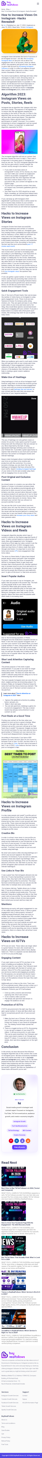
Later (15, 743)
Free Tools (4, 1444)
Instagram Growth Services (9, 1395)
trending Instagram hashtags (26, 469)
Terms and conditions (8, 1423)
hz (5, 25)
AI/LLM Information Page (30, 1402)
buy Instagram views (12, 271)
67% (16, 551)
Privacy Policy (5, 1437)
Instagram (29, 27)
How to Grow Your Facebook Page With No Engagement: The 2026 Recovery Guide (17, 1224)
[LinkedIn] (16, 1141)
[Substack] (28, 1141)
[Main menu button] (38, 3)
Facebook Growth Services (9, 1402)
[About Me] (22, 1141)
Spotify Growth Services (9, 1410)
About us (4, 1420)
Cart (2, 1434)
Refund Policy (5, 1441)
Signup (24, 1399)
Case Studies (5, 1430)
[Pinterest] (11, 1141)
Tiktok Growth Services (8, 1406)
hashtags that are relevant (23, 389)
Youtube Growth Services (9, 1399)
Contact (24, 1395)
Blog (2, 1427)
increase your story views (25, 515)
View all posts (19, 1147)
